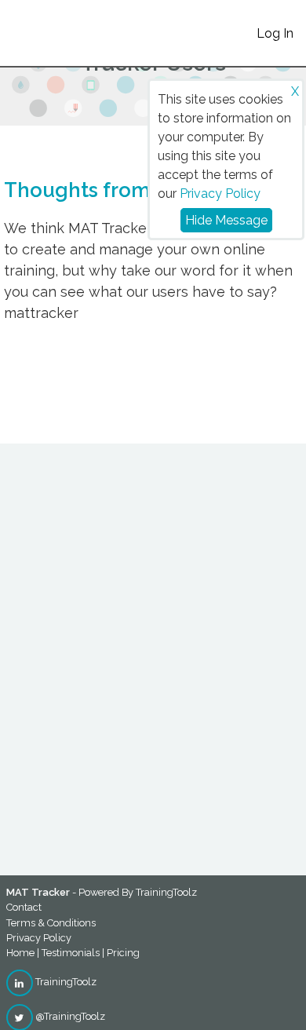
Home (20, 953)
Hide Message (226, 220)
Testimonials (71, 953)
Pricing (123, 953)
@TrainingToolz (69, 1016)
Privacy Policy (220, 193)
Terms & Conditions (51, 923)
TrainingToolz (65, 982)
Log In (275, 33)
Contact (24, 907)
